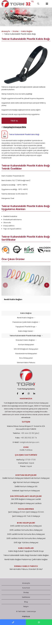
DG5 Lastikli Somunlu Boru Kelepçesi (26, 526)
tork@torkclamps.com (29, 442)
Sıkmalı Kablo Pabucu (26, 362)
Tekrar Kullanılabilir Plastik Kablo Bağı (25, 335)
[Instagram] (29, 393)
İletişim (26, 606)
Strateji (26, 592)
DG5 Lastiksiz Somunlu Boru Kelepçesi (26, 530)
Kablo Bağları (26, 313)
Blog (26, 602)
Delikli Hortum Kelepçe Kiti (26, 486)
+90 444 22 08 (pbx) (30, 433)
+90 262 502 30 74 (29, 437)
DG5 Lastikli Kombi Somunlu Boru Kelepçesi (26, 534)
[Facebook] (17, 393)
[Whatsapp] (39, 622)
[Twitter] (23, 393)
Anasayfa (26, 583)
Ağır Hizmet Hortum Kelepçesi (26, 482)
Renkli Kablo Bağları (25, 317)
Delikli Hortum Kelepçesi (13, 478)
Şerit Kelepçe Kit (19, 516)
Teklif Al (14, 120)
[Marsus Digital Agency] (26, 616)
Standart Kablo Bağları (25, 340)
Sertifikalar (26, 597)
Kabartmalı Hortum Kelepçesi (36, 478)
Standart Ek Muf (36, 569)
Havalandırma (26, 509)
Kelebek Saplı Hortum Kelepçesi (26, 490)
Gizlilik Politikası (26, 450)
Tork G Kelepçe (33, 516)
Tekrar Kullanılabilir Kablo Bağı (16, 555)
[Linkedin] (34, 393)
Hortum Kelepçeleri (26, 344)
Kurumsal (26, 588)
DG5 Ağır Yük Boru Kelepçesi (26, 542)
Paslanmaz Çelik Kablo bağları (25, 322)
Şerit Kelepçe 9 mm (17, 512)
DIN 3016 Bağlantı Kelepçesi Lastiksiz (26, 503)
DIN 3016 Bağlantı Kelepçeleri (26, 349)
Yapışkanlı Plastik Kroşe (26, 326)
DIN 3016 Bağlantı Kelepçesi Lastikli (26, 499)
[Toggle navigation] (46, 3)
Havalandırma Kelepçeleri (26, 353)
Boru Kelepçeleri (26, 358)
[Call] (13, 622)
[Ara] (38, 3)
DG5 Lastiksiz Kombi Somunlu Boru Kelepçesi (26, 538)
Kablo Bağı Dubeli (25, 331)
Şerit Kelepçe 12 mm (35, 512)
